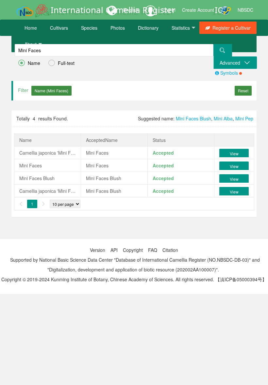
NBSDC (245, 10)
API (114, 250)
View (234, 153)
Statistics (181, 27)
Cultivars (59, 27)
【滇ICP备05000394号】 (241, 279)
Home (31, 27)
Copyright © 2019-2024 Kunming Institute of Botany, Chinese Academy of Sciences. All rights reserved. (107, 279)
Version (97, 250)
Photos (117, 27)
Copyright (133, 250)
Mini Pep (244, 118)
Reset (243, 90)
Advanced (232, 62)
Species (89, 27)
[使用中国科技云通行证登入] (225, 10)
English (130, 10)
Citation (170, 250)
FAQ (152, 250)
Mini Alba (223, 118)
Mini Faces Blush (193, 118)
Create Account (198, 10)
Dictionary (148, 27)
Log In (169, 10)
